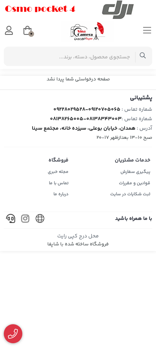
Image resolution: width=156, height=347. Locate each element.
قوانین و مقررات (134, 183)
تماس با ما (59, 183)
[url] (40, 220)
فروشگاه (58, 160)
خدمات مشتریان (132, 160)
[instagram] (25, 220)
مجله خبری (58, 172)
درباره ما (61, 194)
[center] (143, 56)
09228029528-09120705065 (86, 109)
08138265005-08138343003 (86, 119)
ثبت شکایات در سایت (130, 194)
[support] (10, 220)
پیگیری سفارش (135, 172)
